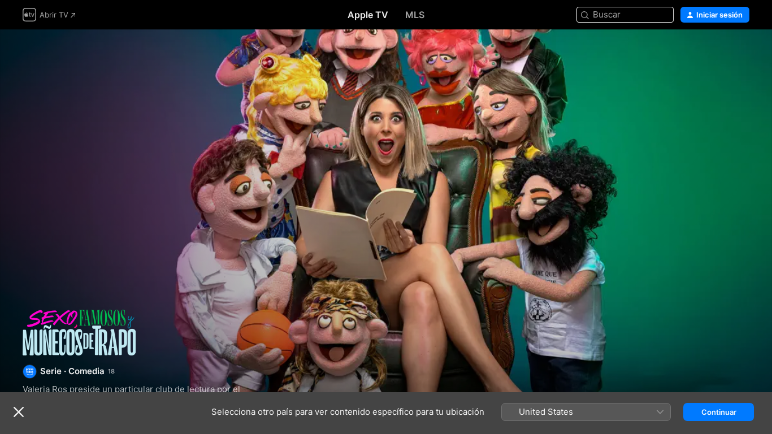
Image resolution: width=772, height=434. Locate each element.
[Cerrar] (19, 412)
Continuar (718, 411)
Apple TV (368, 14)
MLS (414, 14)
